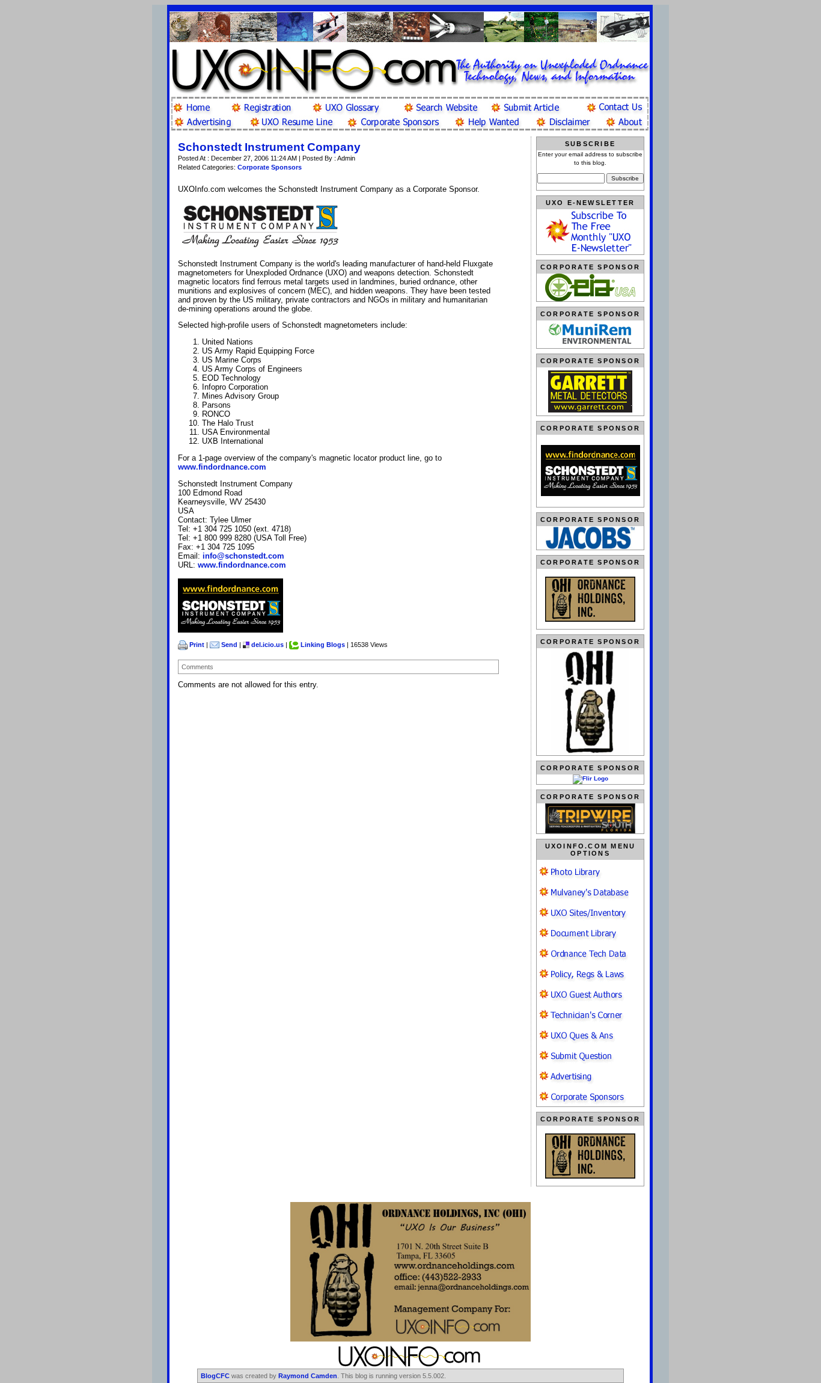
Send (229, 644)
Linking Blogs (323, 644)
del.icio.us (267, 644)
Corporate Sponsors (269, 167)
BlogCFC (215, 1375)
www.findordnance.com (222, 466)
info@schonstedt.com (243, 555)
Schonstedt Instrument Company (269, 147)
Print (196, 644)
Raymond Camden (307, 1375)
